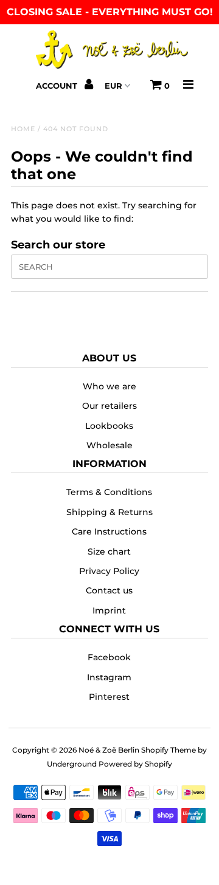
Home (23, 129)
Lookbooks (109, 425)
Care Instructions (109, 531)
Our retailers (109, 405)
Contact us (109, 590)
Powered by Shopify (135, 763)
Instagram (109, 677)
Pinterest (109, 696)
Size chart (109, 551)
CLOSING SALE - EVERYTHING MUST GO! (110, 12)
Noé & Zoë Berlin (108, 749)
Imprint (109, 610)
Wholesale (109, 445)
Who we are (109, 386)
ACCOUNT (58, 86)
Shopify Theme (168, 749)
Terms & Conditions (109, 492)
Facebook (109, 657)
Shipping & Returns (109, 512)
